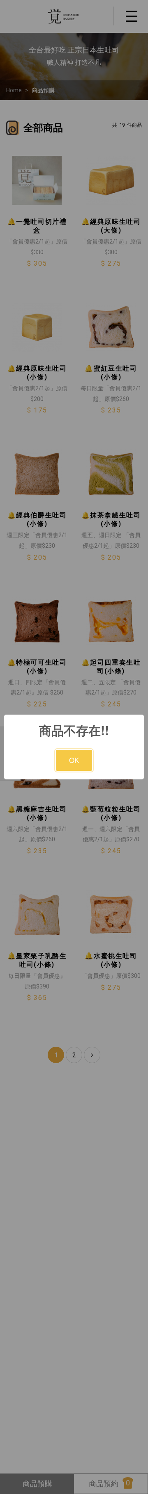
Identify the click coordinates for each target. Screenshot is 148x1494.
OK (74, 760)
